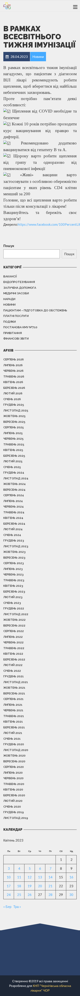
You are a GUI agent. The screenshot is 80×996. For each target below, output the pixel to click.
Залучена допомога (19, 287)
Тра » (17, 907)
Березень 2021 (14, 727)
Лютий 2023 (12, 597)
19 (30, 886)
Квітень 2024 (13, 518)
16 (71, 877)
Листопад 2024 (15, 478)
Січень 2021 (12, 738)
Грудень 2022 (13, 608)
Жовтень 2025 (14, 416)
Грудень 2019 (13, 812)
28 (50, 895)
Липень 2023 (13, 569)
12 (30, 877)
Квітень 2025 (13, 450)
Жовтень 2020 (14, 755)
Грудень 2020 (13, 744)
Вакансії (10, 276)
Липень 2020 (13, 772)
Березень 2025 (14, 455)
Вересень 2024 (14, 489)
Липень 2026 (13, 365)
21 (50, 886)
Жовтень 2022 (14, 619)
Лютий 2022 (12, 665)
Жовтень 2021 (14, 687)
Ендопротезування (19, 282)
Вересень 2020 (14, 761)
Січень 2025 (12, 467)
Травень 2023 (13, 580)
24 (9, 895)
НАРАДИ (9, 299)
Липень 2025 (13, 433)
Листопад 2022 (15, 614)
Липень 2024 (13, 501)
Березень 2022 (14, 659)
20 (40, 886)
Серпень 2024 (13, 495)
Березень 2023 (14, 591)
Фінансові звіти (16, 338)
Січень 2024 (12, 535)
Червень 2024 (13, 506)
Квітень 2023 (13, 585)
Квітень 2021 (13, 721)
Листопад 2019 (15, 818)
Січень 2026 (12, 399)
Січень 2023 (12, 603)
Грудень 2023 (13, 540)
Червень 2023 (13, 574)
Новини (9, 304)
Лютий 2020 (12, 800)
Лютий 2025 (12, 461)
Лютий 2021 (12, 733)
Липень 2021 (12, 704)
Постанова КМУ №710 (20, 327)
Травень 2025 (13, 444)
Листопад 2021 (15, 682)
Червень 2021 (13, 710)
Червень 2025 (13, 438)
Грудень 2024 (13, 472)
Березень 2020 (14, 795)
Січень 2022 (12, 670)
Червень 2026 (13, 370)
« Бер (7, 907)
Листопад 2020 (15, 750)
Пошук (8, 246)
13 (40, 877)
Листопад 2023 (15, 546)
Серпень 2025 (13, 427)
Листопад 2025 (15, 410)
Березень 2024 (14, 523)
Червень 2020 (13, 778)
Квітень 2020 (13, 789)
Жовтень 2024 (14, 484)
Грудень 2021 (13, 676)
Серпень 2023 (13, 563)
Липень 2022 (13, 636)
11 (19, 877)
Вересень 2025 (14, 421)
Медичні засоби (16, 293)
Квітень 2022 (13, 653)
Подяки (9, 321)
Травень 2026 (13, 376)
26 (30, 895)
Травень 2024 (13, 512)
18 (19, 886)
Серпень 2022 (13, 631)
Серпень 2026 (13, 359)
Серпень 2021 (13, 699)
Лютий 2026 (12, 393)
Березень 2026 (14, 387)
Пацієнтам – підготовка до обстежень (35, 310)
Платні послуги (16, 316)
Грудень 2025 (13, 404)
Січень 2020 (12, 806)
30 (71, 895)
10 (9, 877)
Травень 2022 (13, 648)
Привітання (12, 333)
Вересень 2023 (14, 557)
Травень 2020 (13, 784)
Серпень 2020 (13, 767)
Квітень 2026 (13, 382)
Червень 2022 (13, 642)
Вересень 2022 (14, 625)
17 (9, 886)
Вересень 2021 (14, 693)
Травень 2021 (13, 716)
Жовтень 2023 (14, 551)
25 (19, 895)
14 (50, 877)
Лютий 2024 (13, 529)
